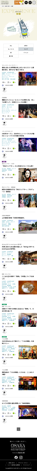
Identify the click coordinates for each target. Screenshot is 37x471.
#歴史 (3, 408)
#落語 (9, 224)
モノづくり (11, 49)
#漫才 (9, 223)
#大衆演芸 (10, 410)
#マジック (11, 76)
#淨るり (4, 171)
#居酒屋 (9, 254)
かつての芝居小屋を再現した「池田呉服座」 (16, 403)
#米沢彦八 (4, 224)
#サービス (9, 107)
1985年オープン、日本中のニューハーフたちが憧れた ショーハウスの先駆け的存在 (18, 135)
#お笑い (4, 106)
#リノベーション (6, 255)
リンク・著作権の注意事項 (13, 465)
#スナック (13, 110)
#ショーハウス (5, 109)
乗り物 (11, 56)
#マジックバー (5, 78)
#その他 (4, 282)
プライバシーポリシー (23, 463)
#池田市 (9, 406)
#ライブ (14, 74)
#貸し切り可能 (5, 79)
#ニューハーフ (5, 113)
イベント (25, 52)
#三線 (14, 286)
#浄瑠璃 (10, 170)
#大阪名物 (9, 140)
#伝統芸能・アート (6, 284)
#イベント (8, 74)
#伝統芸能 (4, 170)
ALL (11, 45)
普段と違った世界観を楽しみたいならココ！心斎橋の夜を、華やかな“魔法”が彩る (18, 68)
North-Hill (21, 452)
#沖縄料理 (11, 288)
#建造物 (4, 196)
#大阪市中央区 (10, 72)
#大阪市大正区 (10, 281)
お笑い (26, 45)
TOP (3, 6)
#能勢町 (9, 168)
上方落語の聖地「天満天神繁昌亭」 (13, 218)
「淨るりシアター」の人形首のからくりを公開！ (18, 166)
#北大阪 (4, 168)
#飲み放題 (12, 79)
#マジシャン (5, 76)
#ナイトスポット (6, 111)
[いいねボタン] (3, 82)
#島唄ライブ (5, 288)
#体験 (3, 74)
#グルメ (4, 253)
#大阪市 (4, 72)
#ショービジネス (6, 110)
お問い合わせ (12, 463)
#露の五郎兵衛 (5, 226)
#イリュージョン (6, 75)
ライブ (26, 49)
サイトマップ (26, 465)
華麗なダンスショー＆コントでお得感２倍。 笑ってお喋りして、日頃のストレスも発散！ (18, 101)
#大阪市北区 (10, 220)
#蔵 (12, 255)
